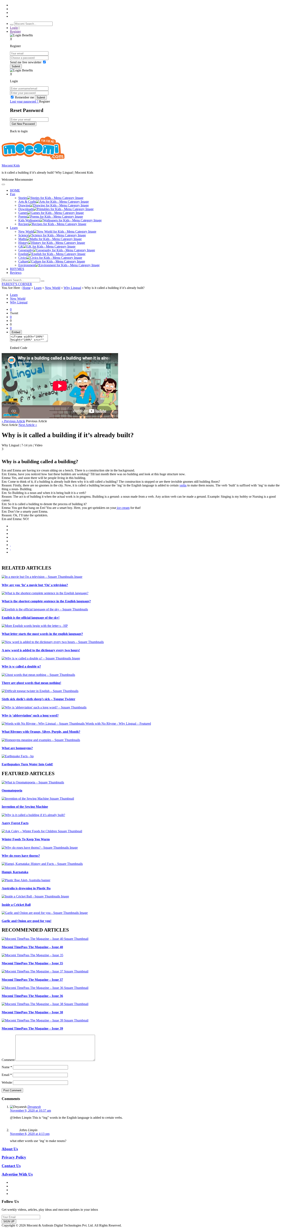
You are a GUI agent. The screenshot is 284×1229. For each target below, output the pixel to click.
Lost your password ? (24, 101)
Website (7, 1082)
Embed (16, 332)
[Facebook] (10, 530)
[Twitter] (10, 533)
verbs (182, 485)
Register (15, 31)
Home (26, 288)
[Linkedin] (10, 537)
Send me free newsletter (26, 62)
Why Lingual (72, 288)
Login (14, 27)
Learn (38, 288)
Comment (8, 1060)
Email (7, 1075)
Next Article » (28, 425)
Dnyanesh (34, 1107)
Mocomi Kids (11, 165)
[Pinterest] (10, 541)
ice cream (123, 508)
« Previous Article (13, 421)
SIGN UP (9, 1221)
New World (52, 288)
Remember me (24, 97)
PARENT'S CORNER (17, 284)
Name (7, 1067)
